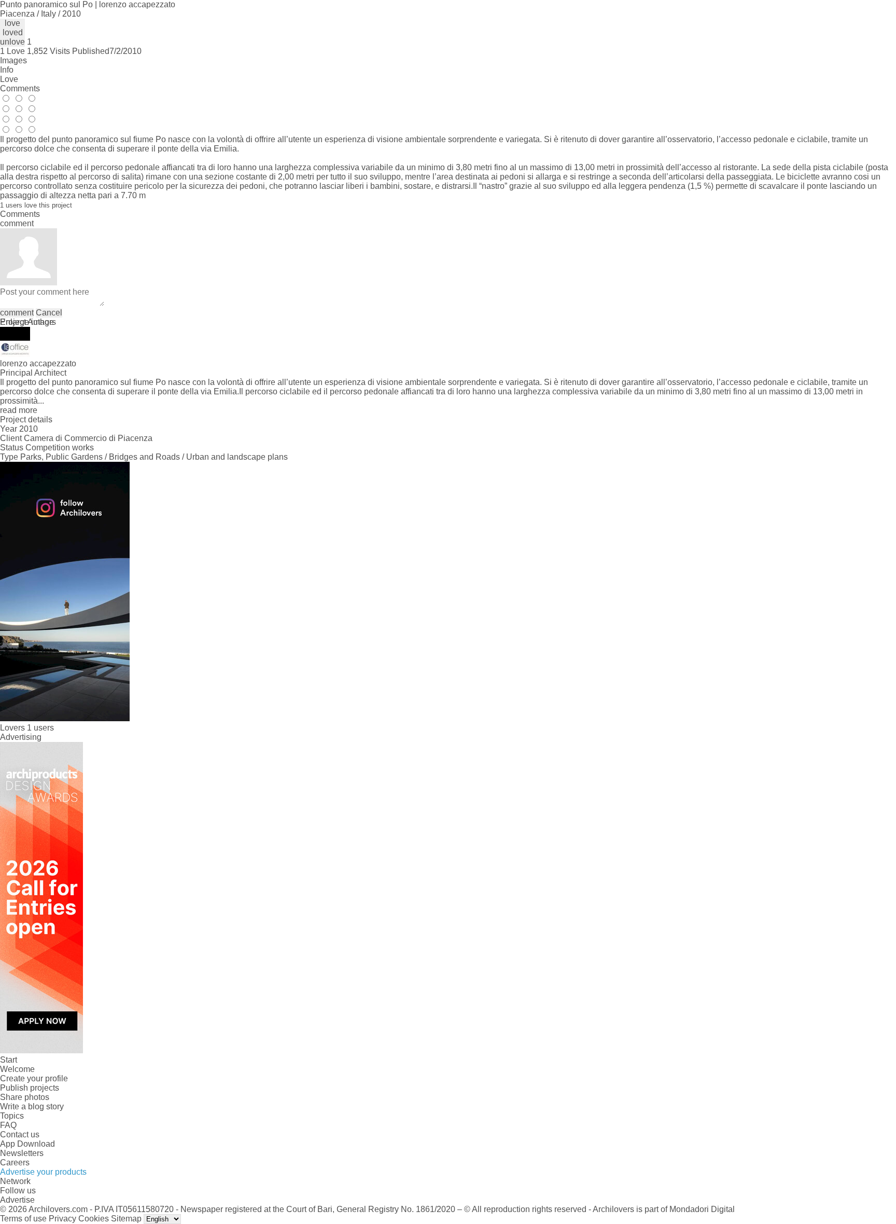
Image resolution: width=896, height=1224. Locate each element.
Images (13, 60)
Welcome (17, 1069)
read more (18, 410)
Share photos (24, 1097)
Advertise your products (43, 1171)
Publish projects (29, 1087)
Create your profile (34, 1078)
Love (9, 79)
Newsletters (22, 1153)
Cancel (49, 312)
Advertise (17, 1199)
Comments (20, 88)
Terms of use (23, 1218)
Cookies (93, 1218)
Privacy (62, 1218)
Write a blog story (32, 1106)
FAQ (8, 1125)
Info (6, 69)
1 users (40, 727)
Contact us (19, 1134)
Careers (15, 1162)
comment (17, 312)
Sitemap (126, 1218)
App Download (27, 1143)
